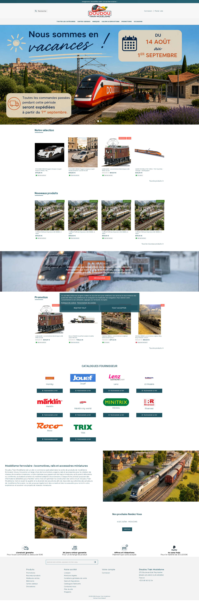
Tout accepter (119, 308)
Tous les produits (156, 186)
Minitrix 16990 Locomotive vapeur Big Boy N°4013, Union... (148, 341)
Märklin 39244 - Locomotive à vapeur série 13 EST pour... (115, 341)
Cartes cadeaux (32, 589)
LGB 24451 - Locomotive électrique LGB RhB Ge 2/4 (115, 174)
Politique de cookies (68, 303)
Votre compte (108, 574)
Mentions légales (70, 580)
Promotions (30, 578)
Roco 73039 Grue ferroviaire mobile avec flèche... (81, 341)
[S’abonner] (95, 567)
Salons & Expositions (71, 586)
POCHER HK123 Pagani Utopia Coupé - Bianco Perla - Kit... (48, 174)
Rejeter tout (80, 308)
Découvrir (99, 283)
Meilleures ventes (32, 583)
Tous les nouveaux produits (153, 248)
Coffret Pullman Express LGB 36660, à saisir (48, 237)
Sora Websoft (102, 603)
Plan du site (68, 594)
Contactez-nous (70, 591)
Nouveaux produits (33, 580)
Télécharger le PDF (50, 395)
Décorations (30, 591)
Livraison (67, 578)
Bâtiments (30, 586)
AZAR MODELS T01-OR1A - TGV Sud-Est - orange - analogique (149, 174)
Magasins (67, 597)
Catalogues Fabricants (72, 589)
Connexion (106, 578)
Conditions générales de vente (75, 583)
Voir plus (127, 534)
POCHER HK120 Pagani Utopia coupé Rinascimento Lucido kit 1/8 (82, 174)
